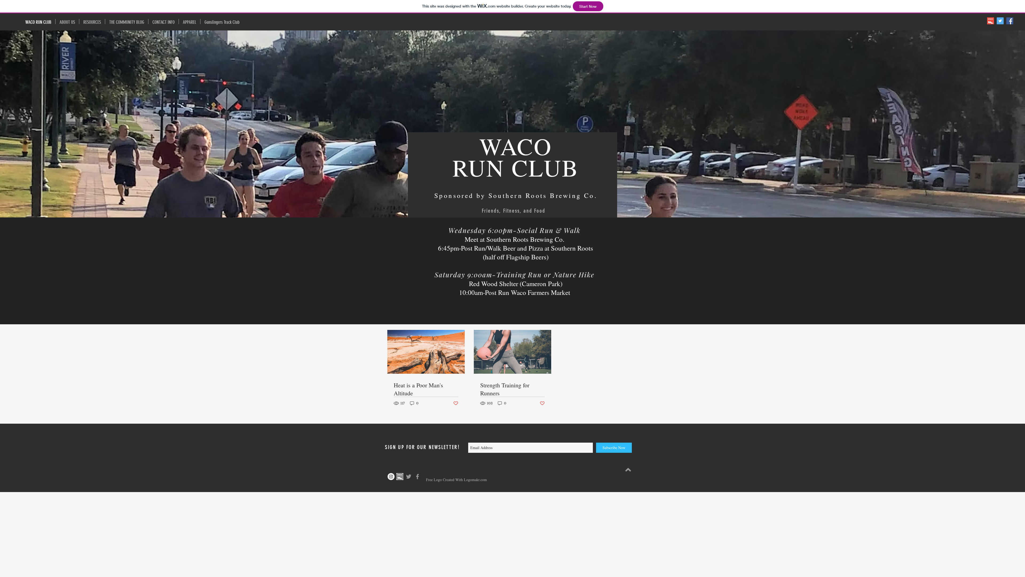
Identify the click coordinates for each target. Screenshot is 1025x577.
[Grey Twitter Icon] (408, 476)
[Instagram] (391, 476)
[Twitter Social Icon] (1000, 20)
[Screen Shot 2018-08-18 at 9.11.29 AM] (990, 20)
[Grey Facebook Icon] (417, 476)
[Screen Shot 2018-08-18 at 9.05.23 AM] (399, 476)
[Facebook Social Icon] (1009, 20)
